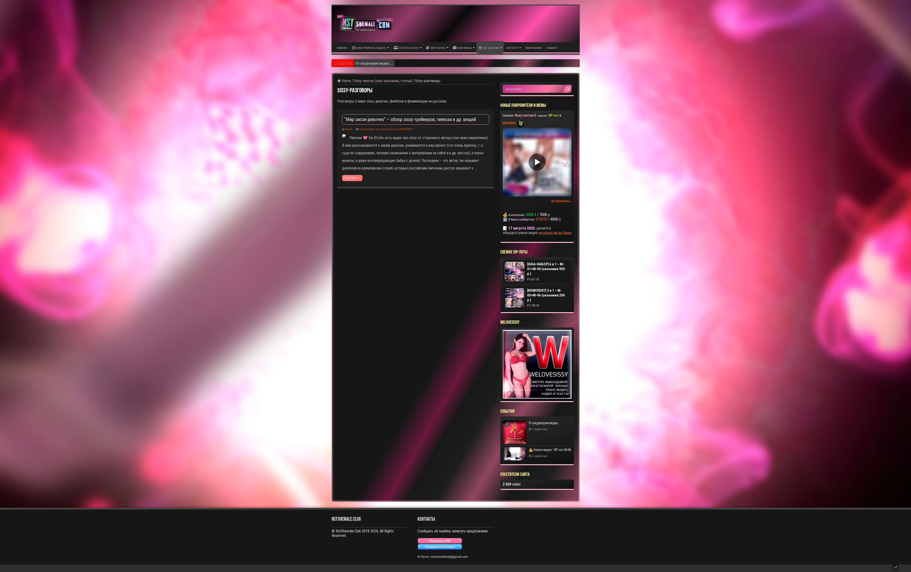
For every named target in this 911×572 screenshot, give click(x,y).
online (512, 484)
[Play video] (537, 162)
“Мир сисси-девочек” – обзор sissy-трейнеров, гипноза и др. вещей (410, 119)
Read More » (352, 178)
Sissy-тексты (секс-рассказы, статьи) (383, 81)
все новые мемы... (561, 200)
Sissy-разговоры (367, 129)
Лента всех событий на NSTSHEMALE (394, 129)
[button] (566, 162)
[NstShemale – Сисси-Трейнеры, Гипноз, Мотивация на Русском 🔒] (366, 24)
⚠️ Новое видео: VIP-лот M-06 (381, 63)
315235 (541, 219)
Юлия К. (349, 129)
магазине (509, 122)
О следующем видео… (544, 423)
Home (346, 81)
